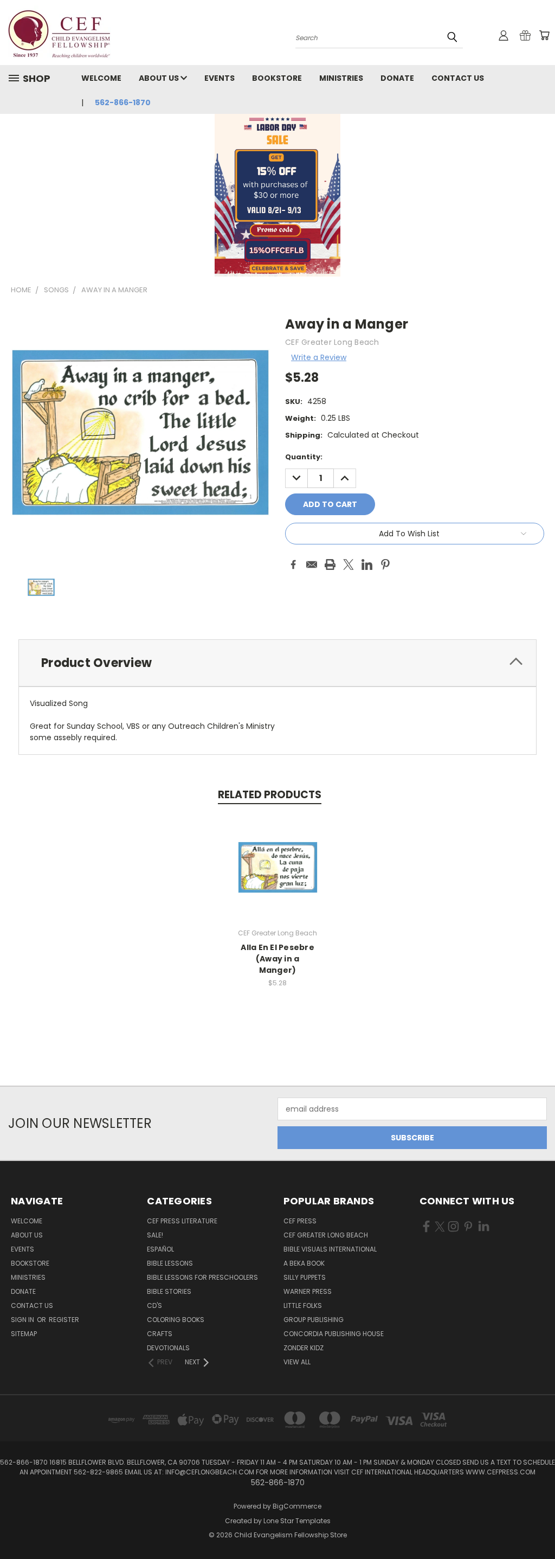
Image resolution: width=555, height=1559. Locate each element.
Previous (538, 1525)
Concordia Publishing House (333, 1333)
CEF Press (300, 1221)
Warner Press (307, 1291)
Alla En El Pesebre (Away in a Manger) (277, 959)
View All (297, 1361)
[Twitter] (348, 564)
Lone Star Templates (297, 1520)
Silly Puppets (304, 1277)
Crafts (159, 1333)
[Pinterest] (385, 564)
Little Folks (302, 1305)
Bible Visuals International (330, 1249)
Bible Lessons (170, 1263)
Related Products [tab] (269, 794)
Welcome (101, 78)
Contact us (457, 78)
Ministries (341, 78)
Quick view (277, 856)
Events (219, 78)
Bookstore (277, 78)
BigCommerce (297, 1506)
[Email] (311, 564)
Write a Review (318, 357)
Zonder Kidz (303, 1347)
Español (160, 1249)
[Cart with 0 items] (544, 35)
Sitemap (24, 1333)
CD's (154, 1305)
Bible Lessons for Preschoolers (202, 1277)
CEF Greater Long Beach (325, 1235)
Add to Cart (277, 876)
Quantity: (303, 457)
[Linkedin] (367, 564)
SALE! (155, 1235)
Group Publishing (313, 1319)
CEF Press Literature (182, 1221)
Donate (397, 78)
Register (64, 1319)
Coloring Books (175, 1319)
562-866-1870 (123, 102)
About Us (159, 78)
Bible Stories (169, 1291)
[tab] (277, 663)
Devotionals (168, 1347)
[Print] (330, 564)
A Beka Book (304, 1263)
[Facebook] (293, 564)
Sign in (23, 1319)
